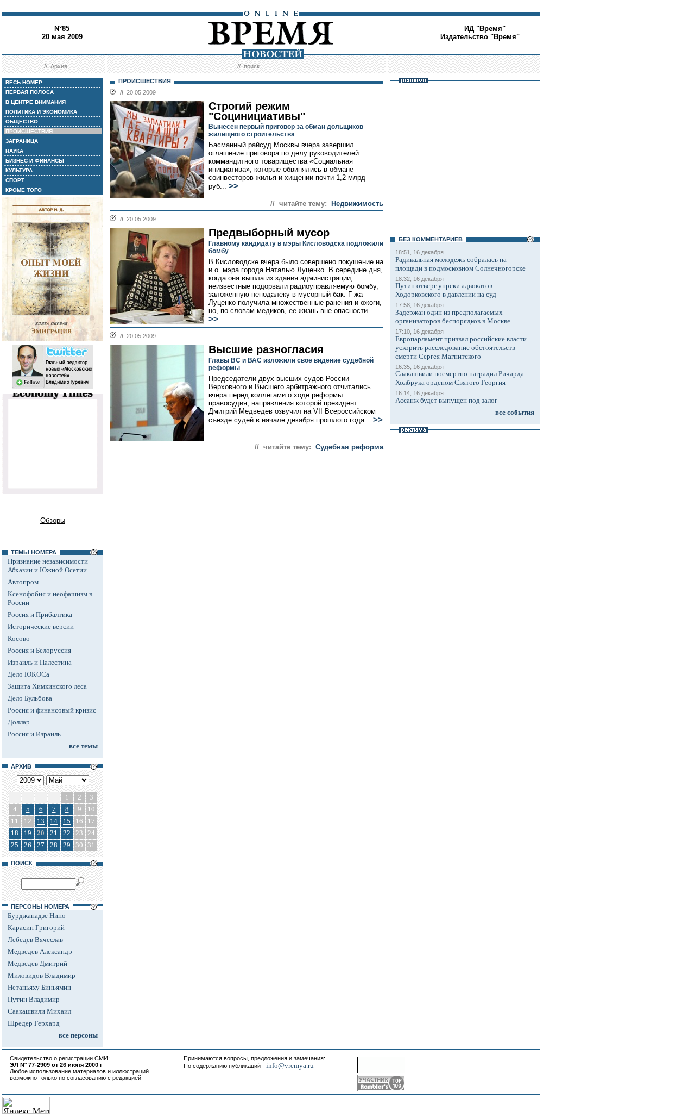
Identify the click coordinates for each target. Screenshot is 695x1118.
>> (233, 186)
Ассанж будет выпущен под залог (446, 400)
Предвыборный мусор (269, 233)
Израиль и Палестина (40, 662)
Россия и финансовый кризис (52, 710)
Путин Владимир (34, 999)
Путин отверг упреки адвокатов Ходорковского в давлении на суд (445, 290)
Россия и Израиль (34, 734)
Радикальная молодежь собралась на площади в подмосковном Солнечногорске (460, 263)
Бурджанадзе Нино (37, 915)
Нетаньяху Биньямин (39, 987)
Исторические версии (41, 626)
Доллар (19, 722)
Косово (19, 638)
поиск (252, 66)
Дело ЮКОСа (28, 674)
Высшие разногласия (266, 349)
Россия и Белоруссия (39, 650)
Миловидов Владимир (41, 975)
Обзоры (52, 520)
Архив (58, 66)
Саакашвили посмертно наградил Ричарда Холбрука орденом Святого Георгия (459, 378)
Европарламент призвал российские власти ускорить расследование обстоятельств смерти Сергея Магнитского (461, 347)
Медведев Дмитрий (37, 963)
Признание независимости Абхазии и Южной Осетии (48, 565)
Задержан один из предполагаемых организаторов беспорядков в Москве (452, 316)
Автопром (23, 582)
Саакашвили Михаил (39, 1011)
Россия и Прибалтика (40, 614)
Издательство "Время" (480, 37)
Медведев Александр (40, 951)
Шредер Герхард (34, 1023)
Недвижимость (357, 203)
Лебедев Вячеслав (35, 939)
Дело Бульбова (30, 698)
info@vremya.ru (290, 1065)
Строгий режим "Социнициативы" (256, 111)
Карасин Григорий (36, 927)
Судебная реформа (349, 447)
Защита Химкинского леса (47, 686)
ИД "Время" (485, 28)
